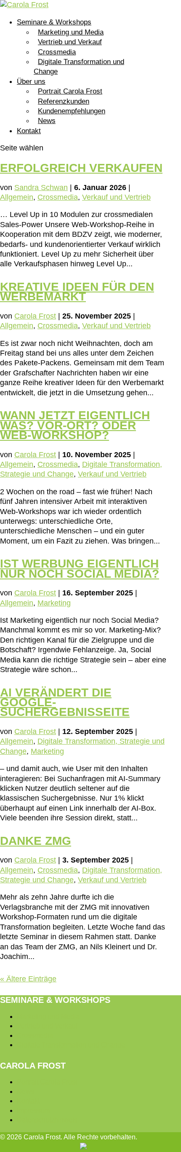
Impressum (33, 1110)
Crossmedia (57, 52)
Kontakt (29, 131)
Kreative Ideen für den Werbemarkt (77, 291)
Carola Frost (35, 316)
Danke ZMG (35, 840)
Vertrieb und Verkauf (70, 42)
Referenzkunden (63, 101)
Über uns (31, 82)
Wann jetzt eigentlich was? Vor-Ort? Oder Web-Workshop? (75, 425)
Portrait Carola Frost (70, 91)
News (47, 121)
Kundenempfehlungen (71, 111)
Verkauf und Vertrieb (116, 197)
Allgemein (16, 197)
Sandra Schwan (41, 187)
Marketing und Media (71, 32)
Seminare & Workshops (54, 22)
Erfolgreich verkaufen (81, 167)
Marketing (54, 603)
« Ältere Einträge (28, 979)
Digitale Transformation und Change (79, 66)
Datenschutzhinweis (47, 1119)
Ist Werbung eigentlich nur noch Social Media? (79, 568)
